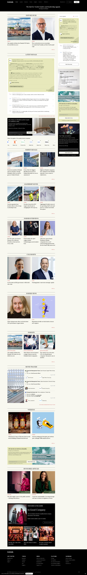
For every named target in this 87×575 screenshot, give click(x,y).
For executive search (55, 561)
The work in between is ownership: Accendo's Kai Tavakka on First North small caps (43, 44)
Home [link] (17, 1)
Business (24, 558)
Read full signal (74, 41)
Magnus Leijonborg (15, 73)
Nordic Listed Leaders (70, 560)
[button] (31, 60)
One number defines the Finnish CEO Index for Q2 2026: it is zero (14, 354)
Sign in (8, 561)
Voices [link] (31, 1)
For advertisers (40, 563)
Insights (8, 41)
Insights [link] (35, 1)
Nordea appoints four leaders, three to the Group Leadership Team (14, 205)
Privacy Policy (20, 134)
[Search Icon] (69, 2)
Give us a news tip (40, 558)
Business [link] (26, 1)
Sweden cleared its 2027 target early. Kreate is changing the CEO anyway (30, 205)
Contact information (41, 560)
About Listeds (69, 558)
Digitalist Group (13, 63)
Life (22, 563)
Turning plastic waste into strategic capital (43, 282)
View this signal (49, 90)
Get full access (69, 64)
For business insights (55, 563)
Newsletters (10, 558)
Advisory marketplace (56, 565)
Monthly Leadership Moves (28, 350)
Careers (67, 561)
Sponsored (9, 494)
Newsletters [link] (62, 1)
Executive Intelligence (11, 350)
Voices (8, 280)
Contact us (68, 563)
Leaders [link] (21, 1)
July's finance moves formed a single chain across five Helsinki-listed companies (31, 354)
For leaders (53, 560)
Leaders (33, 41)
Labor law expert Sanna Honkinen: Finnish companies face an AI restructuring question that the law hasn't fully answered (47, 242)
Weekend (9, 434)
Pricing (52, 558)
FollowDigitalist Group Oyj (16, 86)
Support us (39, 565)
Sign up (9, 560)
